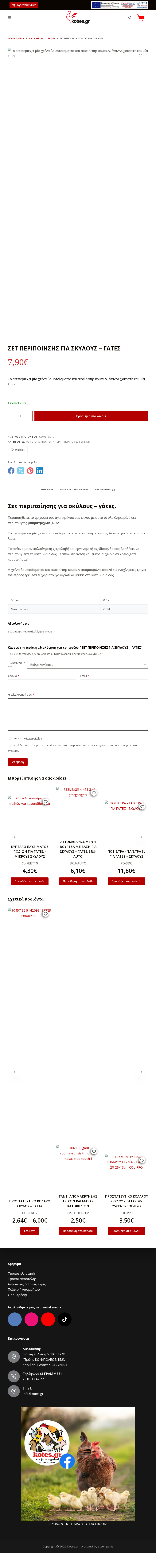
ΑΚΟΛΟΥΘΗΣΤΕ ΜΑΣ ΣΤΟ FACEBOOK (77, 1524)
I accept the (27, 738)
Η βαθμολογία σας (16, 664)
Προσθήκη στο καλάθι (91, 416)
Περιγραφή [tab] (47, 489)
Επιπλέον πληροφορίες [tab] (74, 489)
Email (84, 676)
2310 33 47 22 (33, 1379)
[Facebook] (11, 470)
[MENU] (9, 17)
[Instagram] (31, 1319)
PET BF (30, 441)
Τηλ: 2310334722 (26, 5)
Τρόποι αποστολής (22, 1279)
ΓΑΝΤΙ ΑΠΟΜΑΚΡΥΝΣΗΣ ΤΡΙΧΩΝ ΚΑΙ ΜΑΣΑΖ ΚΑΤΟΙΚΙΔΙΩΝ (78, 1201)
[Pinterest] (30, 470)
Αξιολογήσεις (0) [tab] (105, 489)
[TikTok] (65, 1319)
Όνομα (13, 676)
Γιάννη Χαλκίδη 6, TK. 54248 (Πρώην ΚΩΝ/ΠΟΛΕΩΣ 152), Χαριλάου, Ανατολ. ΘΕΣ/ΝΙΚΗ (45, 1359)
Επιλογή (29, 1231)
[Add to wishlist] (45, 801)
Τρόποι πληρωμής (22, 1273)
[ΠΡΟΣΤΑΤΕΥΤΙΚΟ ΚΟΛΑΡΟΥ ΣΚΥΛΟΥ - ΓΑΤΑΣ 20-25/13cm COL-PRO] (126, 1171)
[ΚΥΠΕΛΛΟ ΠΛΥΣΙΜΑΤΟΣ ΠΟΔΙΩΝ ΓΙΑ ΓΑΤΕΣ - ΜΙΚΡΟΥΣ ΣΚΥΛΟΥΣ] (29, 817)
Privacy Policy (34, 738)
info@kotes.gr (33, 1393)
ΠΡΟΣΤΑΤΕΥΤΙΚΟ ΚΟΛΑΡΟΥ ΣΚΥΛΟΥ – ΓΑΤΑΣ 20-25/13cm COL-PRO (126, 1201)
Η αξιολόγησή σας (21, 694)
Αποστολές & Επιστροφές (27, 1284)
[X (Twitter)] (20, 470)
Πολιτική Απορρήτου (24, 1289)
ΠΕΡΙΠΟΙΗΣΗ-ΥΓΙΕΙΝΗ (50, 441)
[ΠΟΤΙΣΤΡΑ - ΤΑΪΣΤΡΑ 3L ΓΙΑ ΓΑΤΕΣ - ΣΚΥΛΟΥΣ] (126, 822)
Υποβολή (18, 762)
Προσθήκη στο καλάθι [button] (30, 881)
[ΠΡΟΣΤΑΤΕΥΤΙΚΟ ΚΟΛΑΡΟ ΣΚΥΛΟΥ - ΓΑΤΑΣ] (29, 1051)
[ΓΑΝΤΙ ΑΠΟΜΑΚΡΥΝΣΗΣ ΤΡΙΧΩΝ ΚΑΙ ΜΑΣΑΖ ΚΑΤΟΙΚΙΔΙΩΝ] (78, 1167)
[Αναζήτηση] (129, 17)
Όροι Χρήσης (18, 1295)
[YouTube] (48, 1319)
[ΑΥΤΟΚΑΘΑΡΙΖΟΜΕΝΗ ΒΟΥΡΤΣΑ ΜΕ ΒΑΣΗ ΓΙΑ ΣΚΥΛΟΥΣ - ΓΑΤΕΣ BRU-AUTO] (78, 810)
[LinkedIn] (39, 470)
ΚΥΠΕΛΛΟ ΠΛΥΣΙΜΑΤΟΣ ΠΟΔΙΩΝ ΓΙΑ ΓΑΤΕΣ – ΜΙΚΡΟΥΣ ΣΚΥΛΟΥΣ (29, 851)
